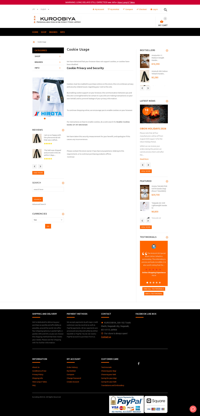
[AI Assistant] (193, 409)
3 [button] (51, 117)
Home (33, 42)
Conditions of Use (39, 371)
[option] (48, 97)
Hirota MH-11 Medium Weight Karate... (158, 57)
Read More (144, 159)
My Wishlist (114, 9)
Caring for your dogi (109, 378)
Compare (129, 9)
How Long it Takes (126, 2)
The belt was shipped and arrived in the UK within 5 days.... (52, 152)
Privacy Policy (37, 374)
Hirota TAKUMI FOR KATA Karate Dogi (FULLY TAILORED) (159, 188)
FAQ (34, 385)
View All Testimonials (154, 289)
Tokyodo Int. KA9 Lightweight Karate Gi (159, 205)
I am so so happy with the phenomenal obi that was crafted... (52, 137)
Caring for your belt (108, 382)
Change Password (74, 378)
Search (36, 183)
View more (38, 173)
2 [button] (47, 117)
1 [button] (44, 117)
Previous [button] (34, 166)
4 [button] (156, 281)
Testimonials (106, 367)
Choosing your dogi (108, 371)
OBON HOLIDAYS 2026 (153, 128)
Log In (155, 9)
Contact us (106, 337)
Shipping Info (37, 378)
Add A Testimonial (153, 294)
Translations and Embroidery (112, 385)
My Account (99, 9)
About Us (35, 367)
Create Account (73, 382)
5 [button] (159, 281)
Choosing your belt (108, 374)
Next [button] (40, 166)
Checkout (143, 9)
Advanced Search (39, 204)
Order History (72, 367)
